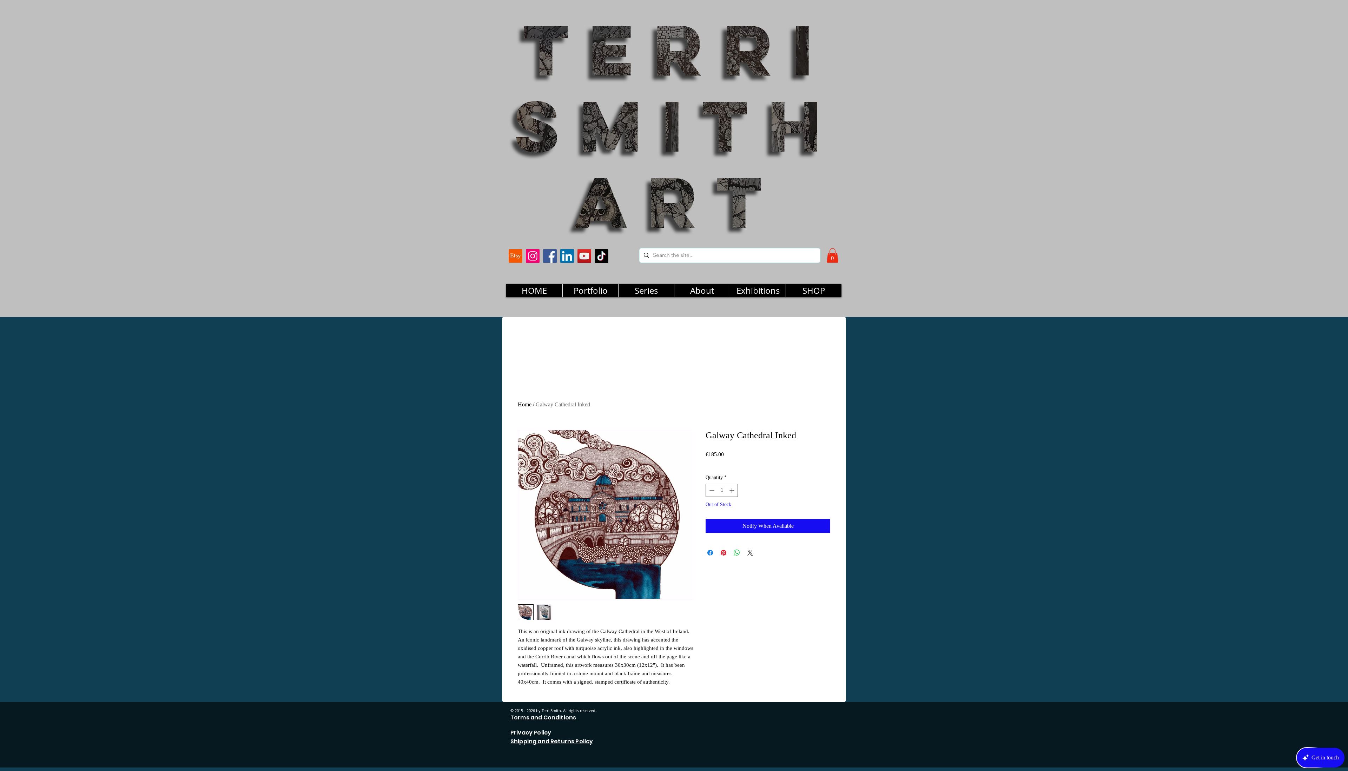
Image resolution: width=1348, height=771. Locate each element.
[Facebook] (550, 256)
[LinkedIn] (567, 256)
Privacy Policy (530, 733)
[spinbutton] (721, 490)
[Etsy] (515, 256)
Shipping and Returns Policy (551, 741)
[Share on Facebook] (710, 553)
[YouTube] (584, 256)
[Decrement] (711, 490)
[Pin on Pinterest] (723, 553)
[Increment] (732, 490)
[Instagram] (533, 256)
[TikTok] (601, 256)
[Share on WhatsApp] (737, 553)
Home (524, 404)
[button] (832, 255)
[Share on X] (750, 553)
